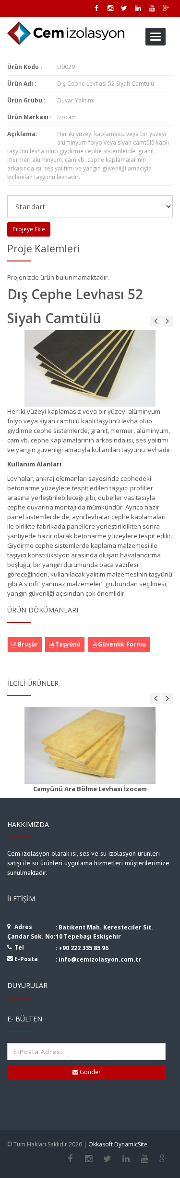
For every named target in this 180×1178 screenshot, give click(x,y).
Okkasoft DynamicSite (117, 1144)
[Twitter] (107, 1158)
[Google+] (163, 1158)
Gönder (89, 1072)
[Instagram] (88, 1158)
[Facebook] (69, 1158)
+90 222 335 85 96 (83, 948)
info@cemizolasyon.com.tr (100, 959)
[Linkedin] (126, 1158)
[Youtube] (144, 1158)
